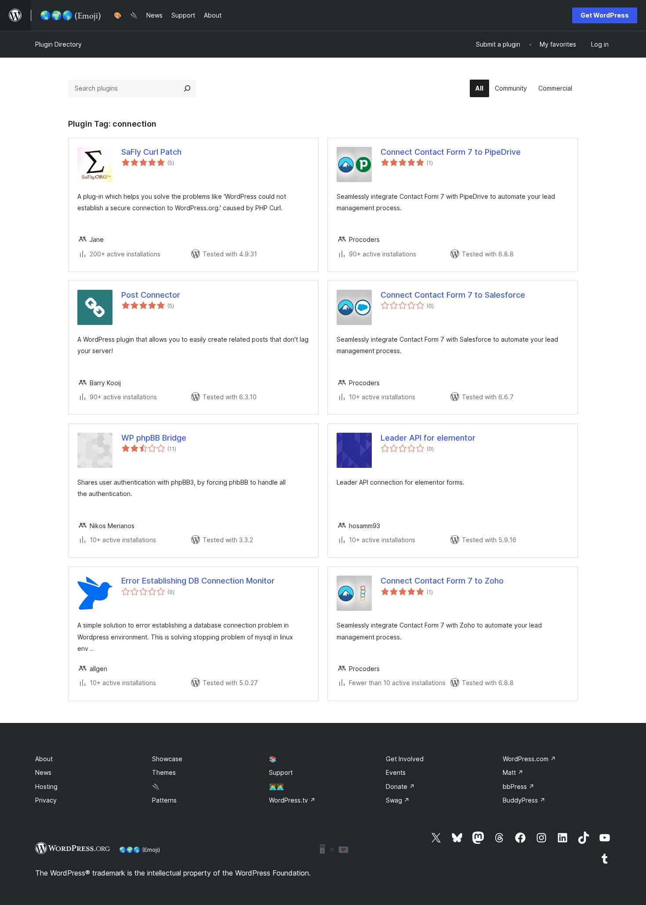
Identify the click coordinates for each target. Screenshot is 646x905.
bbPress (518, 786)
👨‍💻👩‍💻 (276, 786)
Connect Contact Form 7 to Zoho (442, 580)
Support (281, 772)
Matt (513, 772)
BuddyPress (524, 800)
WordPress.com (529, 759)
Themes (164, 772)
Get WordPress (605, 15)
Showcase (167, 759)
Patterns (164, 800)
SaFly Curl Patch (151, 152)
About (44, 759)
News (43, 772)
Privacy (46, 800)
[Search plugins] (187, 88)
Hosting (46, 786)
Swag (398, 800)
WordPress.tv (292, 800)
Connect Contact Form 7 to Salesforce (453, 294)
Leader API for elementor (428, 437)
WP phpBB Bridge (153, 437)
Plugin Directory (58, 44)
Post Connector (150, 294)
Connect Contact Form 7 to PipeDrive (451, 152)
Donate (400, 786)
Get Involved (405, 759)
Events (396, 772)
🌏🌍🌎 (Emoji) (139, 849)
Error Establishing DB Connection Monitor (198, 580)
